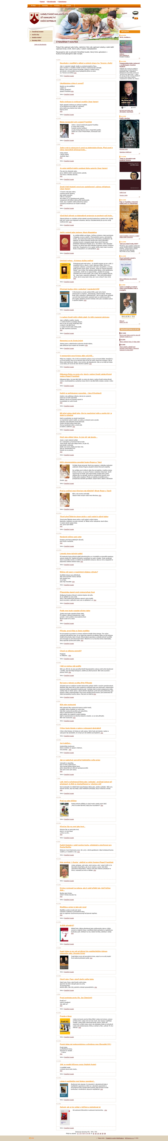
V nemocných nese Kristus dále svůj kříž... (77, 356)
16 (105, 1133)
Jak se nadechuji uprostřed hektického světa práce (80, 760)
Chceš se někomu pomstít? (71, 651)
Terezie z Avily (124, 195)
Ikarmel (42, 1)
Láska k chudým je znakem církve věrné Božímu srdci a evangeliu (129, 288)
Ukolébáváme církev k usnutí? (72, 83)
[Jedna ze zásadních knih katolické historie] (139, 197)
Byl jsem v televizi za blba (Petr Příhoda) (76, 683)
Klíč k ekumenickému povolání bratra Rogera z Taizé (81, 462)
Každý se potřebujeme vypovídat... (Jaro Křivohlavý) (80, 393)
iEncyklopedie (51, 1)
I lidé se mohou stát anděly (70, 666)
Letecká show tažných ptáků (71, 554)
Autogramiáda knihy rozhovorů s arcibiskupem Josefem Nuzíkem (130, 65)
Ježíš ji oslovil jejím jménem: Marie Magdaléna (78, 232)
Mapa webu (101, 1138)
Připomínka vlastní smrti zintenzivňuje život (77, 592)
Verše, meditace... (125, 37)
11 (93, 1133)
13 (98, 1133)
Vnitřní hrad (123, 192)
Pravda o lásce (66, 1016)
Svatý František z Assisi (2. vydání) (129, 235)
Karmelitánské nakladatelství (38, 9)
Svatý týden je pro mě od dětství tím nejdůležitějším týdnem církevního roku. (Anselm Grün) (83, 952)
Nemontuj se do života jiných (71, 341)
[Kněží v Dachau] (139, 153)
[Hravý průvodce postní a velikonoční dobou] (139, 281)
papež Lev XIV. (124, 322)
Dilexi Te (122, 320)
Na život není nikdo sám (126, 110)
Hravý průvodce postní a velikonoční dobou (128, 258)
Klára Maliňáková (124, 55)
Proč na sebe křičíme (68, 801)
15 (102, 1133)
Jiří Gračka (123, 111)
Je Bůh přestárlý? (67, 925)
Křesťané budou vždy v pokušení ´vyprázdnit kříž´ (80, 289)
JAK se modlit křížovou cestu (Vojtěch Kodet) (78, 1064)
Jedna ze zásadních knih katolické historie (127, 159)
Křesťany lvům (124, 149)
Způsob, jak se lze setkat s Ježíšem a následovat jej (80, 1107)
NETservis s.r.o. (129, 1138)
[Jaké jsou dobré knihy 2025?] (139, 253)
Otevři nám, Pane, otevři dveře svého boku (77, 979)
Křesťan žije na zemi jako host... (72, 826)
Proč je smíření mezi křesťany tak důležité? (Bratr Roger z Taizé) (85, 491)
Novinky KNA (36, 40)
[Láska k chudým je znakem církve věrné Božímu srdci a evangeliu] (139, 324)
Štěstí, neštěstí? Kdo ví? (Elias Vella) (130, 341)
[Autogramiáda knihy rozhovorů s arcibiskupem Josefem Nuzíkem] (139, 113)
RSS (32, 1138)
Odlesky (122, 54)
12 (96, 1133)
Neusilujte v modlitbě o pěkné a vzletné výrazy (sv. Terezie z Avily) (86, 63)
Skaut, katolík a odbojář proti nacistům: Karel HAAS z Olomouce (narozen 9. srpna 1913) (129, 348)
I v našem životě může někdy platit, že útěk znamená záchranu (84, 317)
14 (100, 1133)
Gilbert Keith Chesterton (126, 237)
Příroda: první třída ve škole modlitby (74, 631)
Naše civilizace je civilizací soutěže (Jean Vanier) (79, 102)
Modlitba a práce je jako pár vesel (73, 907)
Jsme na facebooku (40, 44)
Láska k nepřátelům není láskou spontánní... (77, 1081)
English (68, 5)
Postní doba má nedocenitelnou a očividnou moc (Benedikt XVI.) (85, 1044)
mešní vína (35, 34)
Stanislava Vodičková (125, 152)
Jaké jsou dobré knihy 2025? (129, 244)
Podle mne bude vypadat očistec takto (75, 611)
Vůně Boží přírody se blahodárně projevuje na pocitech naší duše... (86, 216)
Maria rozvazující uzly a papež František (76, 122)
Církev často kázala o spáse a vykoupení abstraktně (80, 728)
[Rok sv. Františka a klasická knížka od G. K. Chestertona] (139, 239)
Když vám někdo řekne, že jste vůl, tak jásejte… (79, 437)
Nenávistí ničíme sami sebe (70, 537)
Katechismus (62, 1)
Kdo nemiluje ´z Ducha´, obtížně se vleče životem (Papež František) (86, 862)
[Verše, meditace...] (139, 58)
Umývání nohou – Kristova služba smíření (76, 261)
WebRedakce (120, 1138)
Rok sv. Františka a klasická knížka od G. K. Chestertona (129, 202)
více (75, 73)
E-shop (33, 5)
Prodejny (57, 5)
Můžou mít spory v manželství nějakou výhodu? (79, 572)
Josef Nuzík (130, 111)
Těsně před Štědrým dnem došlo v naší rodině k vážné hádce (84, 517)
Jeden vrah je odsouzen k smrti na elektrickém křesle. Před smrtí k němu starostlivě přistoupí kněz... (86, 149)
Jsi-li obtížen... (65, 743)
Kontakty (45, 5)
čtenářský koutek (69, 76)
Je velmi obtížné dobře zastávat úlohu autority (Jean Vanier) (84, 168)
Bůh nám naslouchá (68, 705)
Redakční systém (111, 1138)
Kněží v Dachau (125, 118)
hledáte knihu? (36, 37)
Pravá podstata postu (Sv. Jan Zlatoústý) (76, 998)
